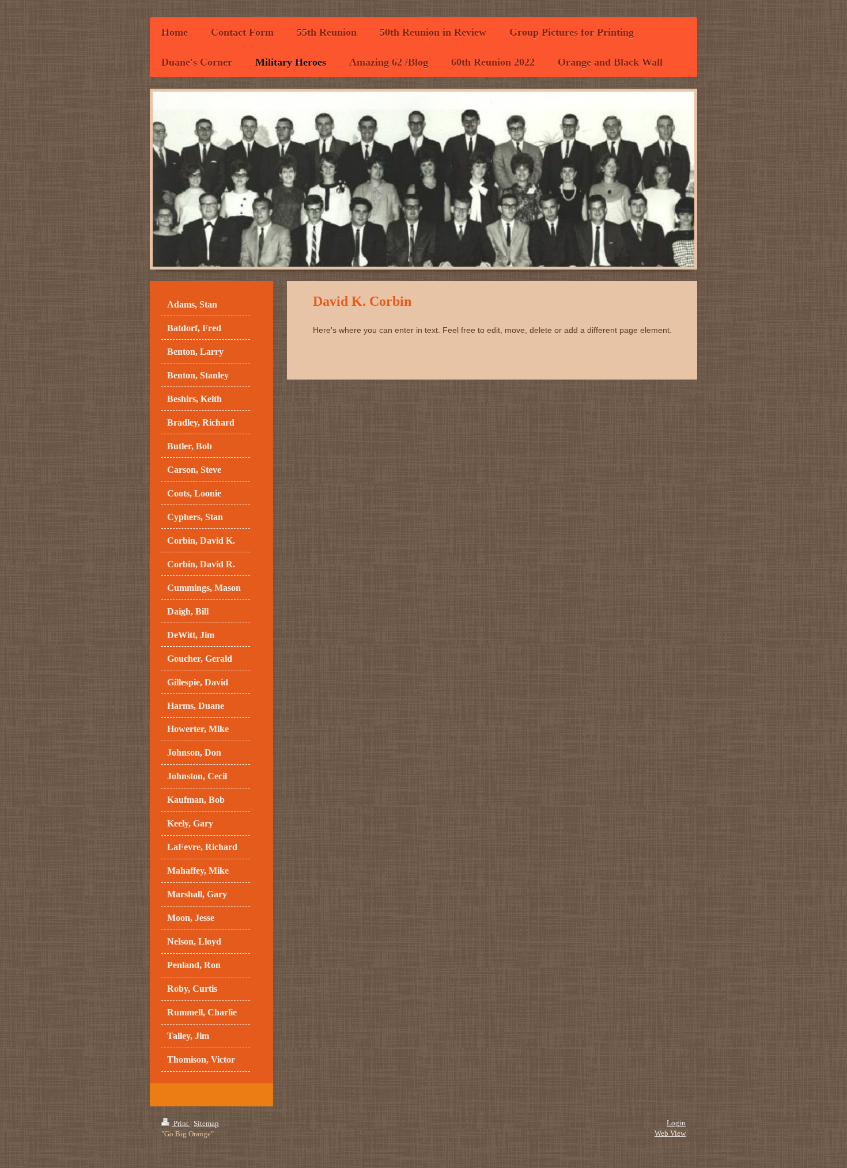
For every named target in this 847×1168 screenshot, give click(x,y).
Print (181, 1123)
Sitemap (206, 1123)
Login (676, 1122)
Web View (670, 1133)
